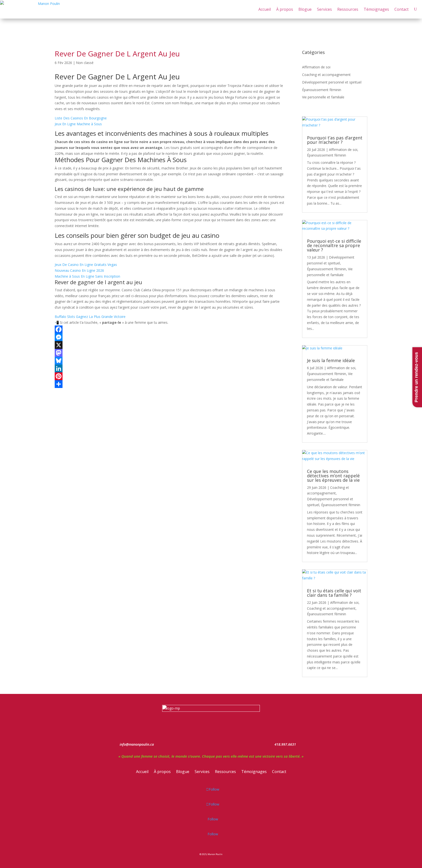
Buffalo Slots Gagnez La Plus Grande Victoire (90, 316)
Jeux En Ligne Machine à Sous (78, 124)
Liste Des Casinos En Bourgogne (81, 118)
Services (324, 9)
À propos (284, 9)
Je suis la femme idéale (331, 360)
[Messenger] (170, 337)
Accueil (264, 9)
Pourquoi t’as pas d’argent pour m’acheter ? (334, 140)
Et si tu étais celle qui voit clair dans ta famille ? (334, 593)
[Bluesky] (170, 361)
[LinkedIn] (170, 368)
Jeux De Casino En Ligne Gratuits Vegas (86, 264)
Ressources (347, 9)
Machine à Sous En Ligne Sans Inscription (87, 276)
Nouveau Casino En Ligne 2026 (79, 270)
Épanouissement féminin (321, 89)
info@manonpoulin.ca (137, 744)
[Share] (170, 384)
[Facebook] (170, 329)
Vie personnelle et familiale (323, 97)
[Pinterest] (170, 376)
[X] (170, 345)
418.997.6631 (285, 744)
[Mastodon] (170, 353)
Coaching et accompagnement (326, 74)
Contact (401, 9)
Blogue (305, 9)
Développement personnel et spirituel (331, 82)
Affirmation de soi (316, 67)
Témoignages (376, 9)
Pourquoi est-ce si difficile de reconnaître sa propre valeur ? (334, 245)
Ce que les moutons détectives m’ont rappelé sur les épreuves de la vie (333, 475)
